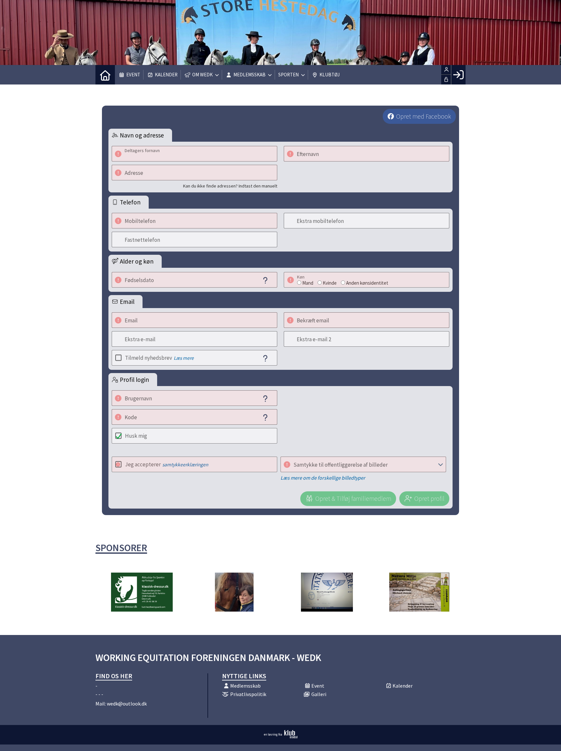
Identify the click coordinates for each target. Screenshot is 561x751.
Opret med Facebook (423, 116)
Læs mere (184, 358)
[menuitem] (105, 74)
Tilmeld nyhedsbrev (159, 357)
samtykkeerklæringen (185, 464)
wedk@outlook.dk (127, 703)
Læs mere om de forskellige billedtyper (322, 477)
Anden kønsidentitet (367, 283)
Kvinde (330, 283)
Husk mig (136, 435)
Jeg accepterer (166, 464)
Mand (307, 283)
